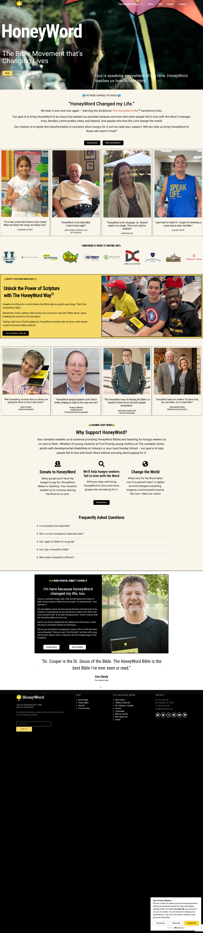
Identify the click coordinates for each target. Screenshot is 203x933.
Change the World (145, 471)
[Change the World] (145, 464)
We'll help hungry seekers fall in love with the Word (101, 473)
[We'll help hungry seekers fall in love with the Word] (101, 464)
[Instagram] (168, 715)
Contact (182, 4)
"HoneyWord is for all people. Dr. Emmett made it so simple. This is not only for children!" (76, 225)
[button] (37, 670)
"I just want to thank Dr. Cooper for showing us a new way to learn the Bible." (127, 224)
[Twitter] (163, 715)
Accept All (191, 923)
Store (150, 4)
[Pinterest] (174, 715)
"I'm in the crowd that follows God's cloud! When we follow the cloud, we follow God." (178, 223)
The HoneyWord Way (125, 110)
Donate (170, 4)
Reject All (176, 923)
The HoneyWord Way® (129, 4)
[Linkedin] (184, 715)
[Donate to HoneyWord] (58, 464)
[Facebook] (157, 715)
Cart (160, 4)
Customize (160, 923)
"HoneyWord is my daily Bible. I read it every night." (25, 224)
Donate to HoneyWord (58, 471)
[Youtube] (179, 715)
